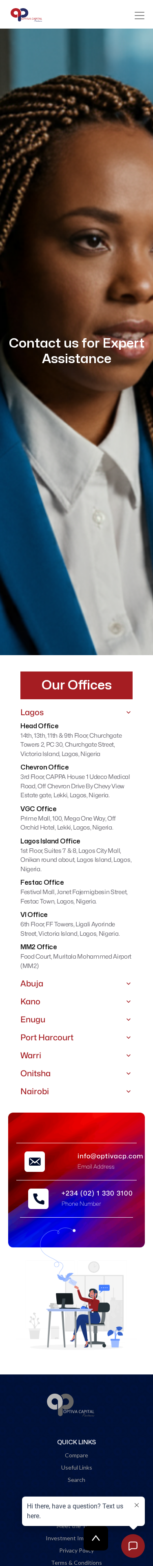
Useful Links (76, 1467)
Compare (76, 1455)
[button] (139, 15)
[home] (28, 15)
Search (76, 1479)
